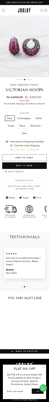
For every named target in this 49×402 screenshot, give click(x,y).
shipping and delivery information (24, 187)
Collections (23, 84)
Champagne (24, 118)
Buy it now (24, 165)
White (39, 118)
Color (24, 113)
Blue (24, 133)
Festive (33, 84)
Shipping (20, 103)
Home (13, 84)
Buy (16, 335)
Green (11, 125)
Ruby (10, 118)
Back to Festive (26, 351)
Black (22, 125)
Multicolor (35, 125)
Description (24, 180)
